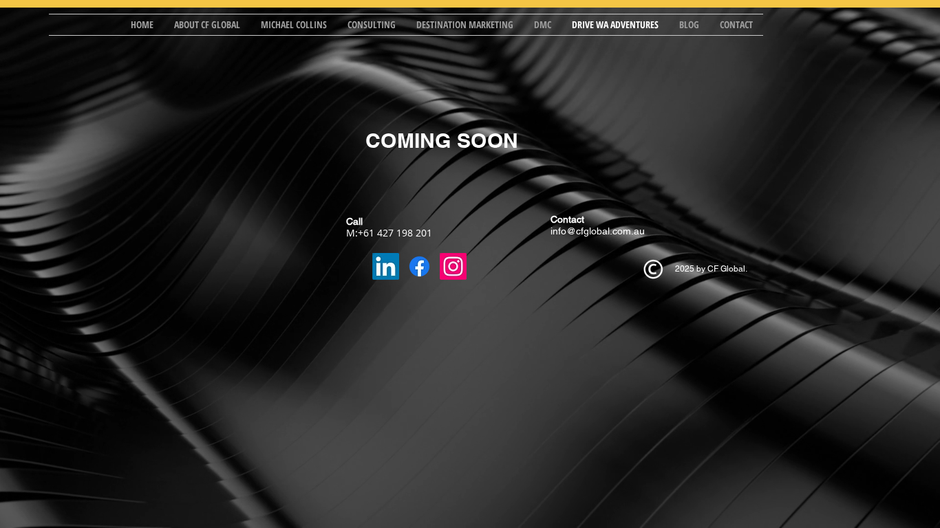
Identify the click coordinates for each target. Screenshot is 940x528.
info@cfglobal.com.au (598, 231)
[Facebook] (419, 266)
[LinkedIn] (385, 266)
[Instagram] (453, 266)
